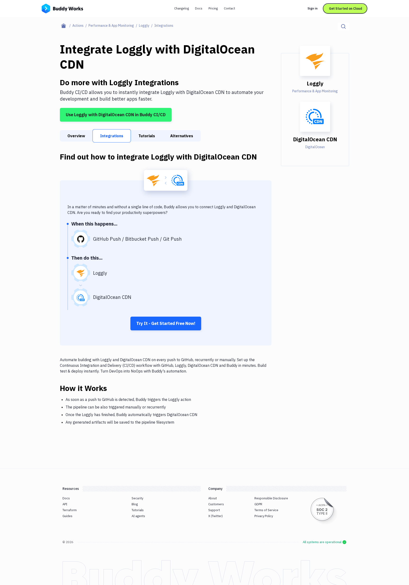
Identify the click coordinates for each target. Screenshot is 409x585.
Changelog (181, 8)
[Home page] (66, 25)
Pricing (213, 8)
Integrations (111, 135)
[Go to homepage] (62, 8)
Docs (198, 8)
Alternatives (181, 135)
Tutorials (146, 135)
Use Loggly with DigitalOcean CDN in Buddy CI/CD (116, 114)
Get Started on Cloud (345, 8)
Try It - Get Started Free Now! (165, 323)
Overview (76, 135)
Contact (229, 8)
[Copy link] (112, 388)
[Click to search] (343, 26)
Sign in (312, 8)
